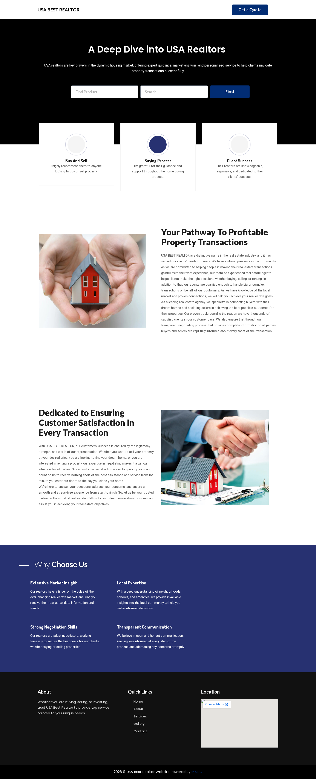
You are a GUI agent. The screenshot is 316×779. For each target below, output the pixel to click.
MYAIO (196, 771)
